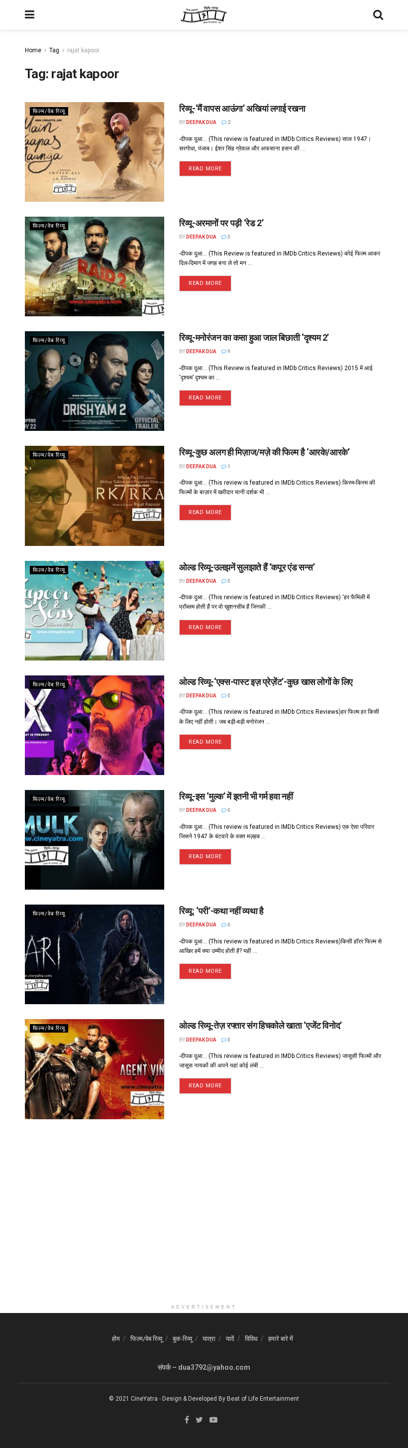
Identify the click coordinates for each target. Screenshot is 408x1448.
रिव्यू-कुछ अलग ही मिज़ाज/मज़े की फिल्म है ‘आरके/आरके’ (264, 452)
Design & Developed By (193, 1398)
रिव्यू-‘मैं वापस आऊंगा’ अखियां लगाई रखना (242, 108)
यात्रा (209, 1338)
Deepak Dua (201, 122)
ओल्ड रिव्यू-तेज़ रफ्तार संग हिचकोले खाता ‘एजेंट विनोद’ (260, 1025)
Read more (205, 168)
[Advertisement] (204, 1229)
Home (33, 50)
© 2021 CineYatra (133, 1398)
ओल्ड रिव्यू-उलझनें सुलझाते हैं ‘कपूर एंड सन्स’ (246, 567)
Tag (54, 50)
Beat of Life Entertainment (263, 1398)
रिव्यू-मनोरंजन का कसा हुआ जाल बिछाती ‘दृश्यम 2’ (254, 337)
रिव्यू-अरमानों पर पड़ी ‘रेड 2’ (221, 223)
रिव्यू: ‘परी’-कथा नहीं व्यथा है (221, 911)
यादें (230, 1338)
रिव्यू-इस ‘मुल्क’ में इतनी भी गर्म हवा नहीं (236, 796)
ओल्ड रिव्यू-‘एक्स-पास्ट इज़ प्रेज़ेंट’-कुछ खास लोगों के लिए (266, 681)
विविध (251, 1338)
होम (116, 1338)
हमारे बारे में (280, 1338)
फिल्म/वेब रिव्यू (49, 111)
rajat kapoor (83, 50)
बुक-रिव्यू (182, 1338)
